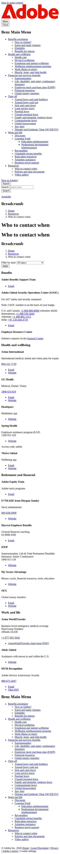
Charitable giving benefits (28, 153)
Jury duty (19, 126)
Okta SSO (13, 689)
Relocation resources (25, 156)
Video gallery (22, 174)
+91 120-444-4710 (18, 319)
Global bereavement (25, 123)
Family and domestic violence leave (33, 117)
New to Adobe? (23, 42)
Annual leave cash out (26, 102)
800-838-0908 (8, 512)
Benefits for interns (25, 51)
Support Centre (35, 338)
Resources (13, 165)
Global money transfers (27, 93)
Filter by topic (8, 262)
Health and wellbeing (19, 54)
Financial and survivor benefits (24, 75)
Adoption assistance (25, 159)
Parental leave (22, 111)
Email (11, 286)
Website (12, 372)
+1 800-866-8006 (30, 310)
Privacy (54, 848)
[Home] (30, 18)
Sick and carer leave (25, 105)
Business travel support (27, 162)
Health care (21, 57)
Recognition (21, 150)
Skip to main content (12, 2)
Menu (5, 21)
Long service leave (24, 108)
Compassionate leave (26, 120)
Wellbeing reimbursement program (33, 66)
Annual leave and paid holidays (31, 99)
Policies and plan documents (29, 171)
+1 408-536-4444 (25, 313)
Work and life (15, 132)
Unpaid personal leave (26, 114)
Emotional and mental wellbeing (32, 63)
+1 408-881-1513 (21, 316)
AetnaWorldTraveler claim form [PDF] (28, 643)
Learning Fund (22, 138)
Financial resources (25, 90)
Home (11, 210)
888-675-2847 (8, 681)
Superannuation (23, 78)
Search (6, 183)
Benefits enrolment (18, 39)
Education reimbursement (34, 141)
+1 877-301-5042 (10, 637)
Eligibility (20, 48)
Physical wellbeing (24, 60)
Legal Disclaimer (40, 848)
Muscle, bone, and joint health (30, 72)
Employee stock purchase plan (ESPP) (35, 87)
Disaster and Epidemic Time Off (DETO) (36, 129)
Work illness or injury (26, 69)
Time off (12, 96)
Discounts (20, 135)
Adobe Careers (10, 851)
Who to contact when (26, 168)
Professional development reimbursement (34, 146)
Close (5, 25)
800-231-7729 (8, 364)
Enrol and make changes (27, 45)
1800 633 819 (8, 391)
